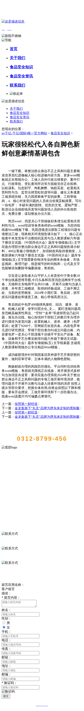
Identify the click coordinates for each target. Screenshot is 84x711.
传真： (6, 648)
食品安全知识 (21, 67)
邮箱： (6, 657)
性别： (6, 618)
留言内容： (11, 597)
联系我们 (17, 85)
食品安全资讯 (21, 76)
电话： (6, 640)
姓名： (6, 610)
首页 (14, 49)
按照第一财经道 (26, 404)
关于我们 (17, 58)
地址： (6, 666)
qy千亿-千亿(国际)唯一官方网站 (24, 133)
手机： (6, 631)
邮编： (6, 674)
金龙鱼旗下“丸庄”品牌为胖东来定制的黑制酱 (47, 408)
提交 (6, 696)
